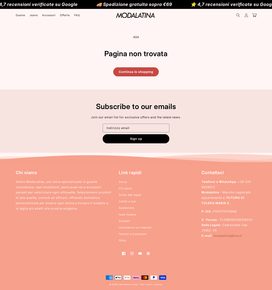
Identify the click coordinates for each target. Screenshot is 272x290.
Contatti (124, 221)
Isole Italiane (127, 214)
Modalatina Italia (128, 284)
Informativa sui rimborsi (135, 227)
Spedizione (126, 207)
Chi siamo (125, 188)
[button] (238, 15)
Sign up (136, 139)
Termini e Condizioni (133, 233)
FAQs (122, 240)
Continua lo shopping (136, 72)
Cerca (123, 181)
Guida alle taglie (130, 194)
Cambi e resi (127, 201)
